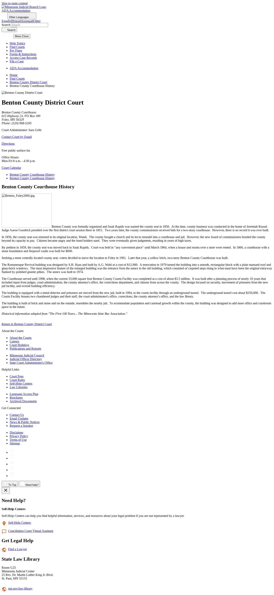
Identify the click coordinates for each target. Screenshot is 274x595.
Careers (14, 341)
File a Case (17, 61)
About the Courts (20, 337)
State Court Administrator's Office (31, 362)
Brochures (16, 397)
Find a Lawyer (17, 549)
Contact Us (17, 415)
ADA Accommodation (16, 10)
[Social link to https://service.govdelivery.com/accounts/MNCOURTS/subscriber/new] (12, 470)
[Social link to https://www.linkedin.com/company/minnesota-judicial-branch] (12, 475)
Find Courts (17, 47)
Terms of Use (18, 439)
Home (13, 75)
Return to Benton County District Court (27, 324)
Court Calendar (11, 167)
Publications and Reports (25, 348)
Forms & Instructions (23, 54)
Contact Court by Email (17, 137)
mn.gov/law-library (20, 588)
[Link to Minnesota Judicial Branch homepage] (24, 7)
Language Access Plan (24, 394)
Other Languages (19, 17)
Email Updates (19, 418)
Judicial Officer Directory (26, 359)
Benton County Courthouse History (32, 174)
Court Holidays (19, 345)
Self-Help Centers (21, 383)
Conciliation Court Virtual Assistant (30, 531)
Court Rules (17, 380)
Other (37, 21)
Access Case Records (23, 57)
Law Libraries (18, 387)
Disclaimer (16, 432)
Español (7, 21)
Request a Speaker (21, 425)
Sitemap (15, 443)
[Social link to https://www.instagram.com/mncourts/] (12, 452)
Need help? (32, 484)
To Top (12, 484)
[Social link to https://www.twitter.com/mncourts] (12, 458)
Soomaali (27, 21)
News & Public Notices (25, 422)
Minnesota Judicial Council (27, 355)
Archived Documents (23, 401)
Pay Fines (16, 50)
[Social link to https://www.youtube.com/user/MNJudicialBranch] (12, 464)
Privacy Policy (19, 436)
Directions (8, 143)
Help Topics (17, 43)
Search (6, 24)
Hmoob (16, 21)
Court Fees (16, 376)
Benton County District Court (28, 82)
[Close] (6, 490)
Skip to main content (15, 3)
